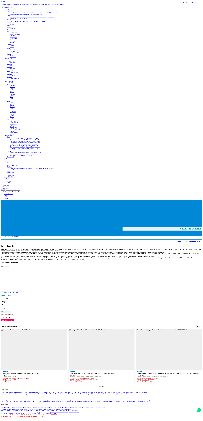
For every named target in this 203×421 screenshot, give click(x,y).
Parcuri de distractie (12, 165)
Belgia (15, 139)
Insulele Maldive (14, 72)
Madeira (12, 47)
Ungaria (31, 148)
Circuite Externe (8, 135)
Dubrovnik (13, 28)
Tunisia (9, 54)
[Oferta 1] (99, 386)
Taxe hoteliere (58, 410)
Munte (8, 101)
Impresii (19, 4)
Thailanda (9, 67)
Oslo (54, 168)
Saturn (11, 98)
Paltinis (12, 115)
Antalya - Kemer (35, 17)
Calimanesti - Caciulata (83, 407)
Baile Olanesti (13, 124)
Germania (19, 154)
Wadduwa (138, 392)
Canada (2, 401)
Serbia (22, 155)
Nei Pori (47, 12)
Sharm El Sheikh (14, 52)
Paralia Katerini (14, 14)
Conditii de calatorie (12, 4)
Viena (29, 169)
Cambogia (32, 139)
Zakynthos (39, 14)
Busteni (12, 105)
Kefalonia (34, 12)
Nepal (29, 145)
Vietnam (18, 149)
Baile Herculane (14, 122)
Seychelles (9, 77)
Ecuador (41, 401)
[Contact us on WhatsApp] (198, 410)
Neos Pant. (107, 392)
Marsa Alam (13, 50)
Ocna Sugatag (13, 127)
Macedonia (36, 154)
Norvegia (34, 145)
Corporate (35, 4)
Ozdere (70, 394)
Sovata (12, 134)
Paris (11, 169)
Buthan (27, 139)
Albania (12, 152)
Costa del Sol (13, 37)
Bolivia (19, 139)
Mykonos (42, 12)
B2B (23, 4)
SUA (11, 148)
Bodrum (12, 18)
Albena (12, 21)
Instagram (58, 4)
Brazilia (24, 139)
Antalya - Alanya (18, 17)
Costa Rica (28, 401)
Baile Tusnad (13, 128)
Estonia (26, 141)
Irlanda (31, 142)
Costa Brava (13, 35)
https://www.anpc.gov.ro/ (35, 413)
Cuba (8, 60)
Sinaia (11, 118)
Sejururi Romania (8, 81)
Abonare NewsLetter (6, 185)
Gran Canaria (13, 38)
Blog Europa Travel (41, 409)
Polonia (15, 147)
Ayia (24, 392)
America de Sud (21, 138)
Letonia (25, 144)
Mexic (26, 145)
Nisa (51, 168)
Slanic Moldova (14, 132)
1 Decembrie (10, 171)
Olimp (11, 97)
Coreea (16, 401)
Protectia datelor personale (25, 410)
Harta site (65, 410)
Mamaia (12, 92)
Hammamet (13, 57)
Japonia (15, 144)
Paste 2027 (9, 174)
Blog (31, 4)
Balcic (27, 392)
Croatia (9, 27)
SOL (43, 413)
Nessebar (26, 21)
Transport (6, 178)
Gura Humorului (14, 109)
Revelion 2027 (10, 157)
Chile (36, 139)
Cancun (50, 392)
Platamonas (95, 394)
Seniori (9, 164)
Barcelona (16, 168)
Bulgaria (9, 20)
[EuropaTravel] (5, 1)
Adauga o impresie (5, 311)
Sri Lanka (37, 147)
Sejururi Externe (8, 10)
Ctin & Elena (55, 392)
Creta (14, 12)
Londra (40, 168)
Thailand (12, 68)
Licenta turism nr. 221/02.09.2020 (59, 412)
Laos (22, 144)
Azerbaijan (25, 400)
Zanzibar (23, 149)
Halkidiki (21, 12)
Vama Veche (49, 407)
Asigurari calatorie (49, 410)
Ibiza (11, 40)
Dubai (10, 394)
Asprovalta (19, 392)
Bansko (33, 392)
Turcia (8, 15)
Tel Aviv (21, 169)
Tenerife (12, 42)
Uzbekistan (13, 149)
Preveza (100, 394)
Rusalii (8, 162)
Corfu (11, 12)
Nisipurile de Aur (33, 21)
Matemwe (92, 392)
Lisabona (36, 168)
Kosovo (31, 154)
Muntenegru (13, 155)
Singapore (28, 147)
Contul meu (4, 4)
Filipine (30, 141)
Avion (8, 137)
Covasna (12, 107)
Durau (11, 108)
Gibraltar (12, 142)
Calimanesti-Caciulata (15, 129)
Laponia (12, 24)
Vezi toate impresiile (7, 320)
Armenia (16, 400)
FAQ (39, 4)
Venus (11, 99)
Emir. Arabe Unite (56, 400)
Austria (9, 30)
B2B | (13, 409)
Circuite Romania (8, 159)
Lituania (30, 144)
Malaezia (18, 145)
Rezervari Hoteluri (8, 177)
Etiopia (66, 400)
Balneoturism (10, 119)
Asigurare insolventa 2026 (15, 413)
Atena (11, 168)
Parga (87, 394)
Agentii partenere (19, 409)
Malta (128, 400)
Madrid (44, 168)
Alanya (2, 392)
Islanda (35, 142)
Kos (38, 12)
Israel (38, 142)
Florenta (27, 168)
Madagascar (13, 145)
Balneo (6, 407)
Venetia (26, 169)
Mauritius (9, 74)
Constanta (12, 85)
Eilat (23, 168)
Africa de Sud (13, 138)
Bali (11, 65)
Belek (36, 392)
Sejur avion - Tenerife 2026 (189, 241)
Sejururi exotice (8, 58)
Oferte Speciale (4, 188)
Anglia (27, 138)
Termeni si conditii (5, 410)
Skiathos (29, 14)
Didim (7, 394)
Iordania (25, 142)
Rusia (119, 401)
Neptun (12, 95)
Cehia (35, 152)
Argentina (31, 138)
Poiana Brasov (13, 111)
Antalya (12, 17)
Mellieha (98, 392)
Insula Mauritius (14, 75)
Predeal (12, 117)
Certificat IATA (4, 413)
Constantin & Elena (19, 21)
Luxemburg (35, 144)
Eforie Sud (13, 89)
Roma (17, 169)
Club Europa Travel (30, 409)
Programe (6, 161)
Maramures (13, 112)
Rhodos (20, 14)
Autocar (9, 151)
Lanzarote (12, 41)
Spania (8, 31)
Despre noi (63, 409)
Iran (28, 142)
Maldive (9, 71)
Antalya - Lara (43, 17)
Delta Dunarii (10, 82)
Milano (48, 168)
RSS (62, 4)
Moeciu (12, 114)
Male (79, 392)
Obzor (39, 21)
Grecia (8, 11)
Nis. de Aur (118, 392)
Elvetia (12, 154)
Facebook (53, 4)
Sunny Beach (45, 21)
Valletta (127, 394)
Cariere (69, 409)
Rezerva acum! (198, 2)
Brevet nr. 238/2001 (74, 412)
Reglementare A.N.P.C (51, 413)
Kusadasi (21, 18)
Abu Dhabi (13, 62)
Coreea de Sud (14, 141)
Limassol (75, 392)
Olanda (38, 145)
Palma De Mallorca (15, 34)
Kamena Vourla (28, 12)
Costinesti (12, 87)
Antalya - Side (51, 17)
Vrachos (131, 394)
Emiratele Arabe (11, 61)
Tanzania (9, 79)
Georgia (83, 400)
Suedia (14, 148)
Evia (17, 12)
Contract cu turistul (73, 410)
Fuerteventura (13, 32)
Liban (103, 400)
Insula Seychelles (14, 78)
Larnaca (31, 168)
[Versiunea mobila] (9, 1)
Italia (11, 144)
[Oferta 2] (100, 386)
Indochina (56, 401)
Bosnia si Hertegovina (23, 152)
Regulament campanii (38, 410)
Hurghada (12, 51)
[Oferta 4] (103, 386)
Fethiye (16, 18)
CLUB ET (27, 4)
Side (104, 394)
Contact (43, 4)
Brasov (12, 104)
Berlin (20, 168)
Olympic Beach (53, 12)
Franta (8, 25)
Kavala (39, 394)
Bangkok (12, 69)
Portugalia (9, 44)
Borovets (45, 392)
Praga (14, 169)
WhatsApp (48, 4)
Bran (11, 102)
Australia (37, 138)
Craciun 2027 (10, 175)
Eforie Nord (13, 88)
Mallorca (82, 392)
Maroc (23, 145)
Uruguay (36, 148)
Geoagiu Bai (13, 125)
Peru (11, 147)
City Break (9, 167)
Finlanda (9, 22)
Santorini (24, 14)
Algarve (12, 45)
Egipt (8, 48)
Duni (14, 394)
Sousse (111, 394)
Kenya (18, 144)
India (16, 142)
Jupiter (11, 91)
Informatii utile (14, 410)
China (39, 139)
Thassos (34, 14)
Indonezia (9, 64)
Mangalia (12, 94)
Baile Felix (13, 121)
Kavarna (44, 394)
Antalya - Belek (27, 17)
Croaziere (6, 158)
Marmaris (26, 18)
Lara (61, 394)
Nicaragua (142, 400)
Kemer (53, 394)
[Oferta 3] (102, 386)
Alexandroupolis (12, 392)
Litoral (8, 84)
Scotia (23, 147)
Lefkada (70, 392)
